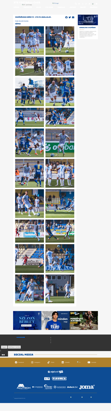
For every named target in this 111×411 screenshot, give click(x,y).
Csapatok (28, 7)
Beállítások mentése (14, 347)
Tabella (61, 7)
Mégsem (4, 347)
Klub (38, 7)
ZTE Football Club (27, 2)
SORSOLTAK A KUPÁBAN (87, 27)
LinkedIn (67, 362)
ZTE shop (49, 7)
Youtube (93, 362)
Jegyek (72, 7)
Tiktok (52, 362)
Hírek (16, 7)
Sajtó (82, 7)
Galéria (93, 7)
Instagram (37, 362)
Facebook (21, 362)
